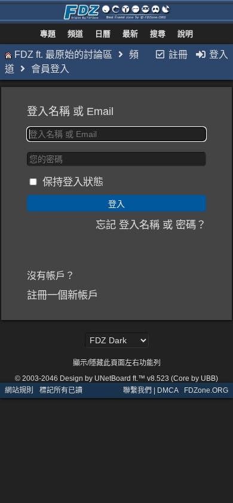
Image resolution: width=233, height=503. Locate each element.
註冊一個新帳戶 (62, 295)
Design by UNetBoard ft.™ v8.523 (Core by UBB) (139, 378)
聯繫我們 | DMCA (150, 390)
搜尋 (157, 33)
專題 (48, 33)
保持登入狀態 (72, 182)
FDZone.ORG (206, 390)
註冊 (177, 54)
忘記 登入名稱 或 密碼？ (151, 225)
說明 (185, 33)
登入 (217, 54)
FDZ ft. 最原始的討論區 (63, 54)
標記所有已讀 (60, 390)
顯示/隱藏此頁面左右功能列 (117, 363)
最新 (130, 33)
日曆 (103, 33)
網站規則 (19, 390)
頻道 (75, 33)
